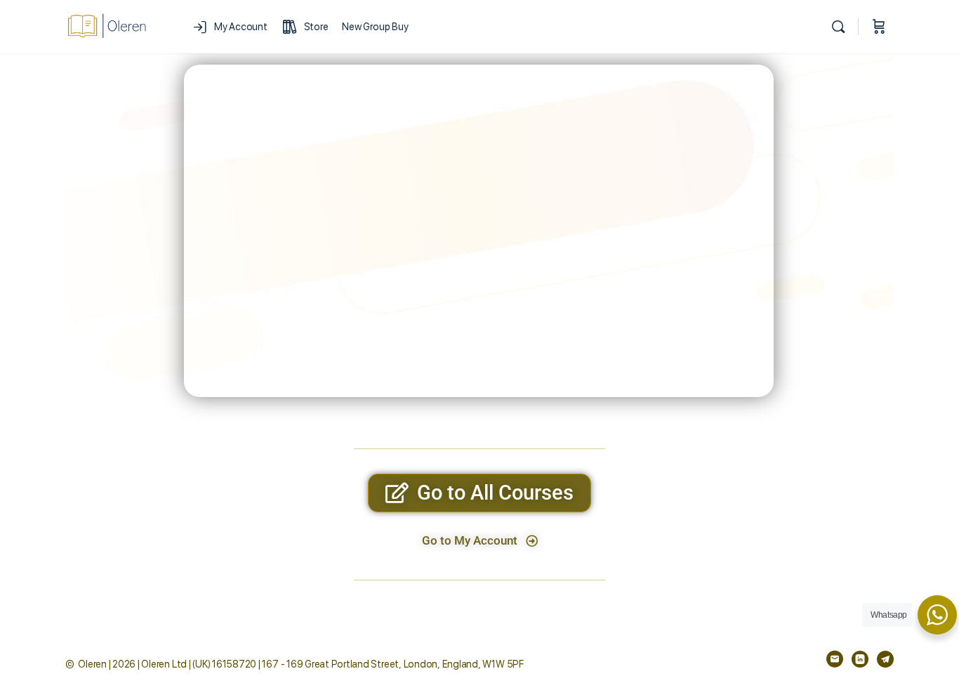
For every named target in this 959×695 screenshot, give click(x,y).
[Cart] (879, 26)
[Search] (838, 26)
